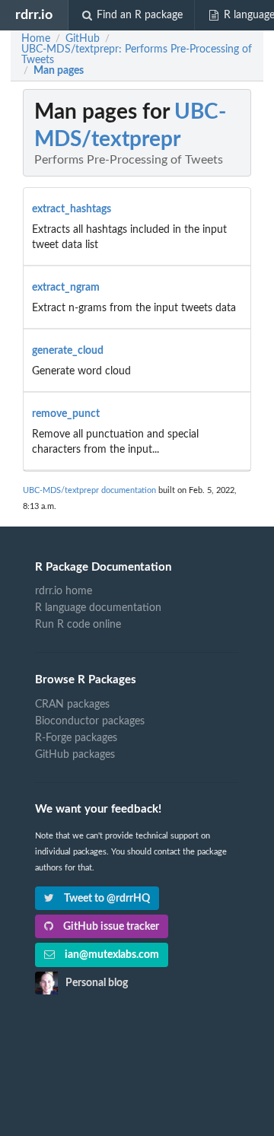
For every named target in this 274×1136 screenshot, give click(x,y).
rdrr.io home (63, 591)
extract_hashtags (71, 209)
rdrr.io (34, 14)
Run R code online (78, 624)
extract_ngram (66, 287)
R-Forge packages (76, 738)
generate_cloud (68, 350)
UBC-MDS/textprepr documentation (89, 490)
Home (35, 38)
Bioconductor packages (90, 721)
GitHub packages (75, 754)
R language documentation (98, 608)
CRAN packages (72, 704)
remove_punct (66, 414)
